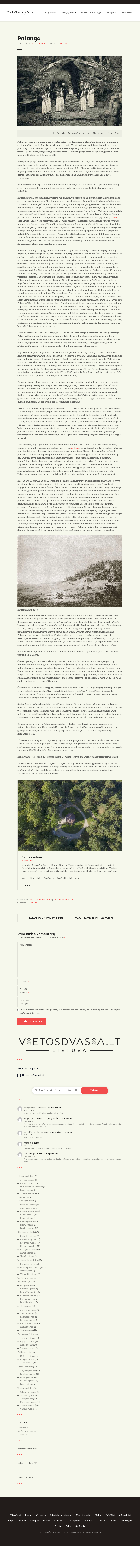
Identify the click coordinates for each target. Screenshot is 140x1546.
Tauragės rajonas (27, 1348)
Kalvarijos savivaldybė (30, 1264)
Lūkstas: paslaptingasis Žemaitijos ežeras (53, 1119)
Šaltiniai (22, 1521)
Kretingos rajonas (28, 1243)
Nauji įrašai (68, 12)
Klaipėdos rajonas (28, 1239)
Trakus (113, 217)
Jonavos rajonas (27, 1208)
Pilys (10, 1521)
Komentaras (26, 945)
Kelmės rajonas (27, 1317)
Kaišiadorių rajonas (28, 1211)
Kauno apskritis (25, 1201)
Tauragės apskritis (26, 1334)
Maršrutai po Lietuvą (27, 1278)
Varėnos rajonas (27, 1193)
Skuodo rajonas (27, 1256)
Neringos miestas (28, 1246)
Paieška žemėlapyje (91, 12)
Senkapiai (80, 1526)
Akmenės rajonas (28, 1310)
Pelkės (113, 1521)
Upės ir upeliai (83, 1515)
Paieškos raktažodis (36, 1090)
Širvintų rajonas (27, 1395)
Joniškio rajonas (27, 1313)
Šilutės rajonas (26, 1253)
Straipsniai (22, 1434)
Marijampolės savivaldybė (31, 1267)
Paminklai (89, 1521)
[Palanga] (70, 57)
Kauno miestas (26, 1215)
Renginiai (111, 12)
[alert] (70, 1075)
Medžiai (110, 1515)
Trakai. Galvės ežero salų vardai (94, 918)
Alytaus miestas (27, 1180)
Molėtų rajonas (27, 1377)
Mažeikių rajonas (27, 1356)
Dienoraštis (23, 1197)
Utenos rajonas (27, 1381)
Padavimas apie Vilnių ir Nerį (46, 918)
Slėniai (58, 1526)
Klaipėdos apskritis (41, 900)
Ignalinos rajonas (28, 1374)
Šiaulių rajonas (26, 1330)
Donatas (63, 44)
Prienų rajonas (26, 1225)
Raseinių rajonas (27, 1228)
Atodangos (126, 1521)
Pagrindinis (50, 12)
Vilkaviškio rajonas (28, 1274)
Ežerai (28, 1515)
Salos (68, 1526)
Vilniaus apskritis (25, 1388)
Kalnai (27, 885)
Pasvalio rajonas (27, 1299)
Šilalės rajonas (26, 1345)
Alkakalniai (125, 1515)
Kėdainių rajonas (27, 1221)
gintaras (75, 448)
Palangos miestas (63, 900)
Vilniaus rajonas (27, 1409)
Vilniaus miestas (27, 1405)
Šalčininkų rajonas (28, 1392)
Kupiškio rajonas (27, 1289)
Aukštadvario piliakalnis (47, 1153)
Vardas (22, 982)
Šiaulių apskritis (24, 1306)
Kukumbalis (56, 1108)
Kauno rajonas (26, 1218)
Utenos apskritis (25, 1367)
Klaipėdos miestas (28, 1236)
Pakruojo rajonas (28, 1320)
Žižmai (36, 1143)
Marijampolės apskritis (28, 1260)
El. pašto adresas (23, 991)
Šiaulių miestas (26, 1327)
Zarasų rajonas (26, 1384)
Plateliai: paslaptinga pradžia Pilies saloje (54, 1132)
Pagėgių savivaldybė (29, 1341)
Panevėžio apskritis (26, 1281)
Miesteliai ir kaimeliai (61, 1515)
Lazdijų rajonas (26, 1190)
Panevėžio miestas (28, 1292)
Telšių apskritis (24, 1352)
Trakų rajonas (26, 1399)
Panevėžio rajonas (28, 1295)
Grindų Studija (94, 1532)
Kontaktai (127, 12)
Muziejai (58, 1521)
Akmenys (41, 1515)
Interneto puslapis (24, 1002)
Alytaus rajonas (27, 1183)
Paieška (94, 1090)
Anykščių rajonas (28, 1371)
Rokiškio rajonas (27, 1302)
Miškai (46, 1521)
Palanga (34, 903)
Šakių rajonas (26, 1271)
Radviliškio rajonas (28, 1323)
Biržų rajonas (26, 1285)
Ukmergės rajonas (28, 1402)
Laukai (102, 1521)
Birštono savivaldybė (29, 1205)
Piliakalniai (15, 1515)
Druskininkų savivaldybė (31, 1187)
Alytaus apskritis (25, 1176)
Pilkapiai (34, 1521)
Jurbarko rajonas (27, 1338)
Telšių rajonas (26, 1363)
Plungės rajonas (27, 1359)
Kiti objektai (73, 1521)
